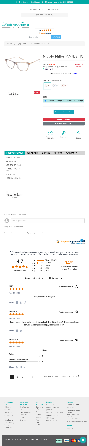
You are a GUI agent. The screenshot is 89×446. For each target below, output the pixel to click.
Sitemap (23, 420)
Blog (22, 417)
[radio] (44, 260)
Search (56, 37)
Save (37, 92)
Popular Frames (52, 415)
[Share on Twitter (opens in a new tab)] (21, 303)
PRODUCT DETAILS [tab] (14, 153)
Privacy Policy (10, 415)
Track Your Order (38, 422)
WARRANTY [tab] (71, 153)
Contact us (24, 407)
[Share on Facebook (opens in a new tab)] (17, 303)
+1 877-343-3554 (73, 405)
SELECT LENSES (63, 120)
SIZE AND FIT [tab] (32, 153)
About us (8, 427)
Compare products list (55, 412)
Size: (45, 97)
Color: (46, 80)
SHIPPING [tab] (46, 153)
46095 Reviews (22, 270)
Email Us (70, 407)
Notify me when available (64, 112)
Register (33, 9)
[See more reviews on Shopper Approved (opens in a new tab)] (25, 303)
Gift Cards (50, 418)
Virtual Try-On (51, 421)
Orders (38, 414)
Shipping (8, 407)
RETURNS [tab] (58, 153)
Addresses (40, 412)
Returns (7, 410)
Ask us (74, 74)
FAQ (21, 410)
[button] (56, 68)
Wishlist (39, 417)
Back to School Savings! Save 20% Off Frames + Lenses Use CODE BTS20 (44, 2)
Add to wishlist (79, 65)
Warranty (8, 412)
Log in (43, 9)
